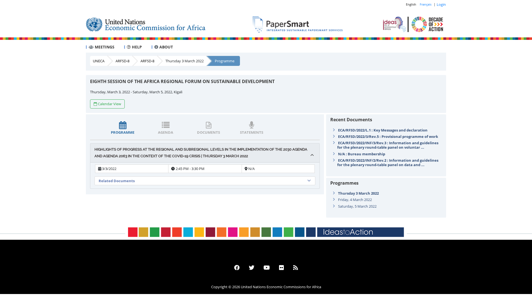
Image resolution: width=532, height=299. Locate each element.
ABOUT (165, 47)
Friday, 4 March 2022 (355, 199)
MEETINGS (104, 47)
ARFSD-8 (122, 60)
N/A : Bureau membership (361, 153)
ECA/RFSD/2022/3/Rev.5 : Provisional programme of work (388, 136)
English (411, 4)
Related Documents (117, 180)
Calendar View (109, 103)
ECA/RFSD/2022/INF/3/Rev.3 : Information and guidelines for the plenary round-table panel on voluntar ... (387, 145)
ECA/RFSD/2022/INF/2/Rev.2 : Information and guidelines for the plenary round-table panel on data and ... (387, 162)
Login (441, 4)
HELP (136, 47)
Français (425, 4)
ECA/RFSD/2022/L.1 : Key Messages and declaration (383, 130)
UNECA (98, 60)
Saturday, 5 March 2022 (357, 206)
